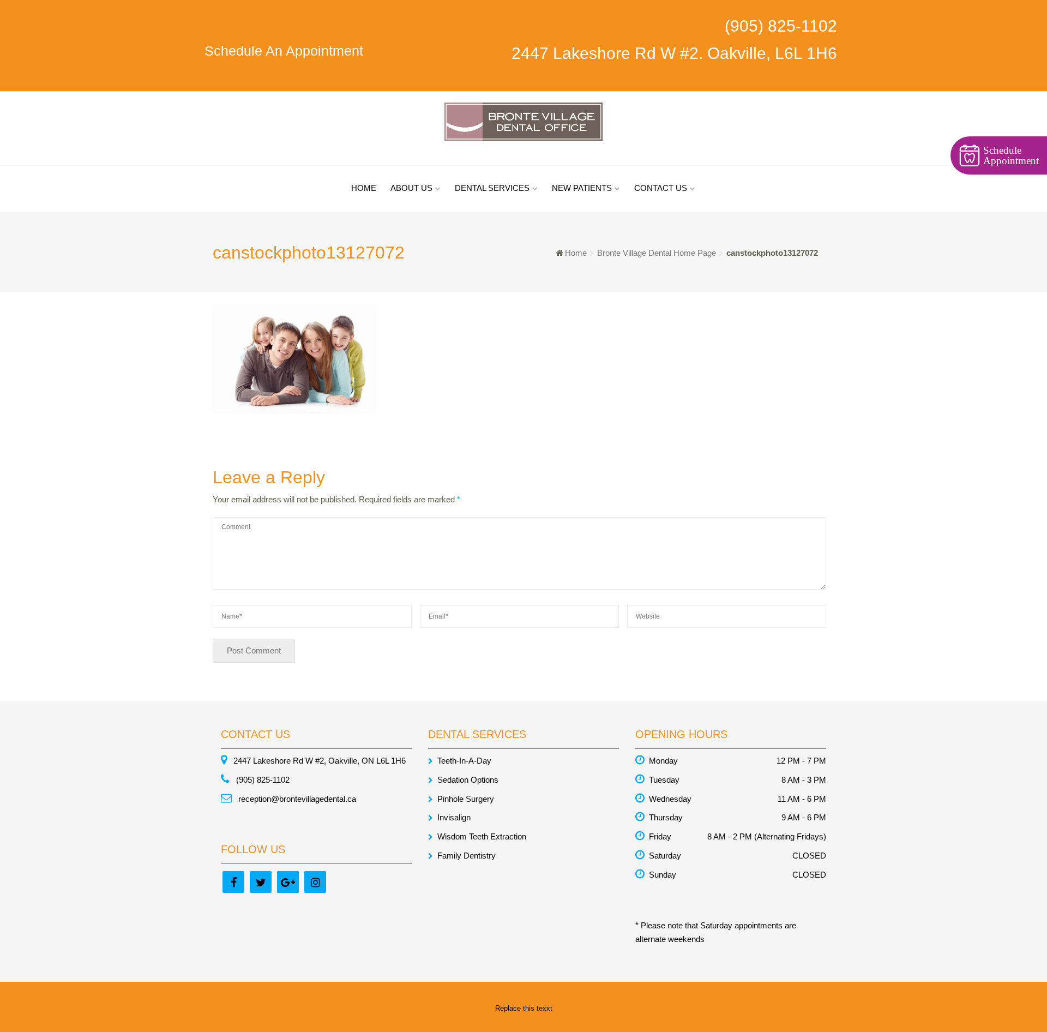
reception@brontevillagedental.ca (296, 798)
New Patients (582, 188)
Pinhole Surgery (465, 798)
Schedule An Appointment (283, 50)
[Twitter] (261, 882)
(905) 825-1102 (781, 26)
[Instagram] (315, 882)
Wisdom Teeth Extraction (481, 836)
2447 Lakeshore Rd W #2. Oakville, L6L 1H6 (674, 53)
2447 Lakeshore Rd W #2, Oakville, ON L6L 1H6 (318, 760)
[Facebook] (233, 882)
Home (363, 188)
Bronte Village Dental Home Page (656, 252)
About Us (411, 188)
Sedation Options (467, 779)
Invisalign (454, 817)
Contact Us (660, 188)
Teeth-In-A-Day (464, 760)
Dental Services (492, 188)
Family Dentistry (466, 855)
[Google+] (288, 882)
